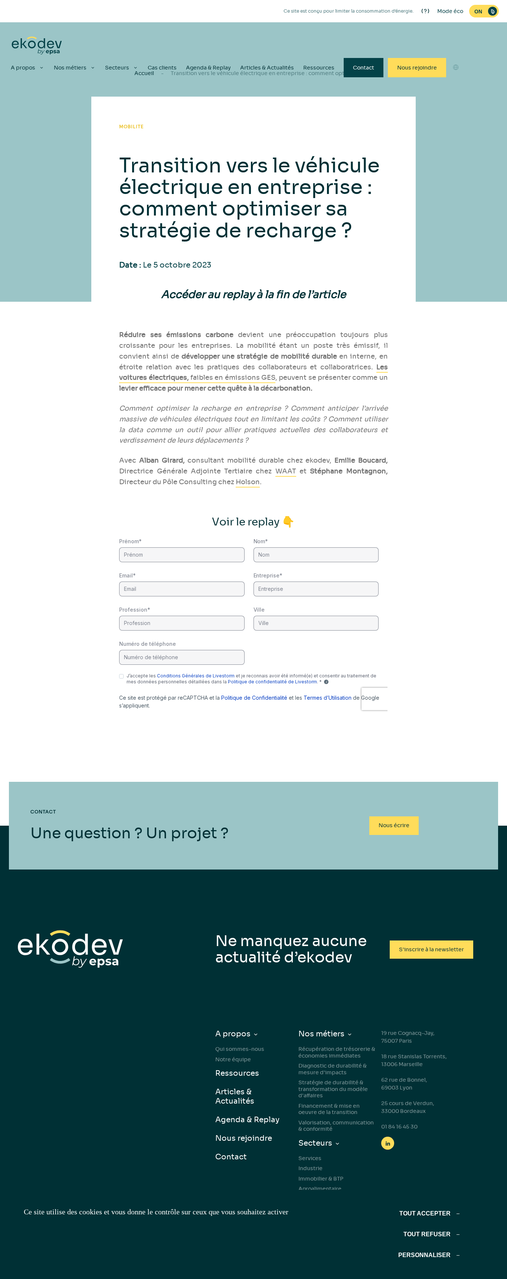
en (455, 85)
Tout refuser (427, 1234)
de (455, 112)
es (455, 99)
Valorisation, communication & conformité (336, 1126)
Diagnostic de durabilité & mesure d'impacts (332, 1069)
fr (455, 126)
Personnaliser (424, 1255)
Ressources (318, 67)
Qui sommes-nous (239, 1049)
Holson (248, 482)
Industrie (310, 1168)
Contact (363, 67)
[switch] (484, 11)
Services (309, 1158)
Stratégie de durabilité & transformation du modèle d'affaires (333, 1089)
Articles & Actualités (267, 67)
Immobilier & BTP (320, 1178)
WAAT (285, 471)
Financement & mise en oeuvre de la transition (329, 1109)
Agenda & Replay (208, 67)
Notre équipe (233, 1059)
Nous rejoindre (417, 67)
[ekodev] (37, 46)
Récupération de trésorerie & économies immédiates (336, 1052)
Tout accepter (425, 1213)
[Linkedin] (387, 1143)
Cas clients (162, 67)
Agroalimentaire (319, 1188)
